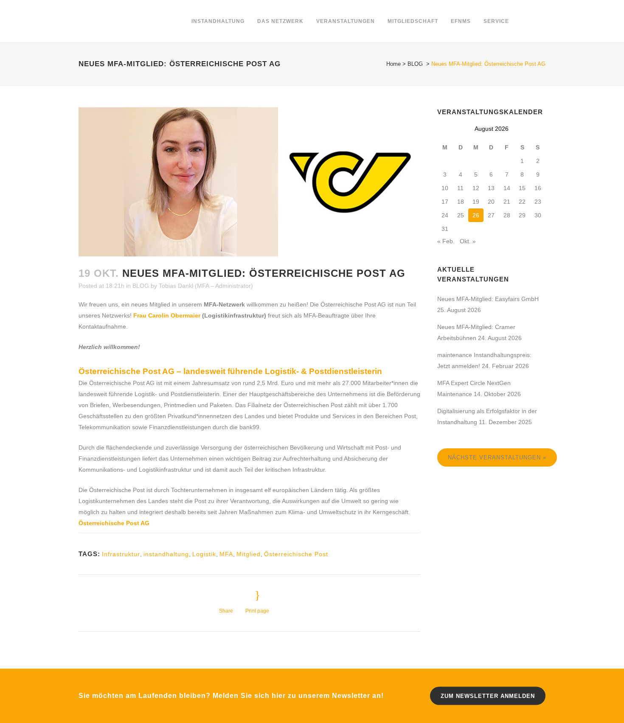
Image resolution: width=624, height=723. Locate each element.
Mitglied (248, 554)
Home (393, 64)
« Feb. (446, 241)
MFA (226, 554)
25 (460, 215)
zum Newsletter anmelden (488, 695)
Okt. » (468, 241)
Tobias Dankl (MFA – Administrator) (206, 285)
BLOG (415, 64)
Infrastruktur (121, 554)
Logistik (204, 554)
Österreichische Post (296, 554)
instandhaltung (166, 554)
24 (444, 215)
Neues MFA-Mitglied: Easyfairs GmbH (488, 298)
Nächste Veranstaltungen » (497, 457)
